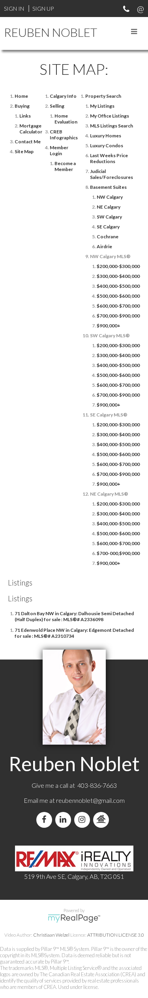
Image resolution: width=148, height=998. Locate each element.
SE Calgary (108, 227)
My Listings (102, 106)
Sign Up (43, 8)
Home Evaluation (65, 119)
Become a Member (65, 166)
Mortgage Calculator (30, 129)
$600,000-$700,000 (118, 306)
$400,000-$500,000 (118, 286)
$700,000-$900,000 (118, 316)
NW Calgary (110, 197)
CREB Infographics (64, 135)
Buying (22, 106)
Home (21, 96)
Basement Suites (108, 187)
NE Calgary (108, 207)
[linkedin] (64, 819)
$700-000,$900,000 (118, 553)
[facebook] (45, 819)
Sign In (14, 8)
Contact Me (28, 141)
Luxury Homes (105, 136)
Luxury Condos (106, 145)
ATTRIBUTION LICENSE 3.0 (115, 935)
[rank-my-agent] (102, 819)
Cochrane (107, 237)
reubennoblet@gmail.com (90, 800)
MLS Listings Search (111, 126)
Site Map (24, 151)
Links (25, 116)
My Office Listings (109, 116)
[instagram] (83, 819)
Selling (57, 106)
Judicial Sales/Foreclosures (111, 174)
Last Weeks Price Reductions (109, 158)
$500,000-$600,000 (118, 296)
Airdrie (104, 246)
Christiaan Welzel (51, 935)
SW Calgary (109, 217)
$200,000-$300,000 (118, 266)
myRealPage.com (74, 918)
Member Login (59, 150)
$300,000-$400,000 (118, 276)
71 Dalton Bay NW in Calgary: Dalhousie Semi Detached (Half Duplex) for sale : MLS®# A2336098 (74, 616)
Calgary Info (63, 96)
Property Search (103, 96)
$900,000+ (108, 326)
